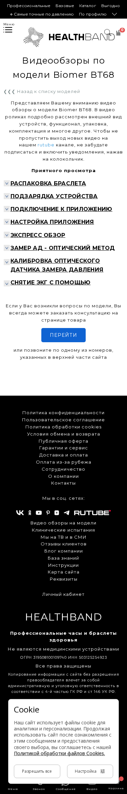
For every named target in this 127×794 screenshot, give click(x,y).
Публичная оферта (63, 441)
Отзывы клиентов (64, 543)
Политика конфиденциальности (63, 412)
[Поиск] (118, 34)
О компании (63, 476)
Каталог (87, 5)
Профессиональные (29, 5)
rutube (46, 144)
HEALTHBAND (63, 617)
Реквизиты (64, 579)
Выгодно (110, 5)
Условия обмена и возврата (63, 434)
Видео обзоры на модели (63, 523)
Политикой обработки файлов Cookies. (59, 753)
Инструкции (63, 565)
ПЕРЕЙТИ (63, 335)
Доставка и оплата (63, 455)
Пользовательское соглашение (63, 419)
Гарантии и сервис (63, 447)
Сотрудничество (63, 469)
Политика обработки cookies (63, 426)
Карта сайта (64, 572)
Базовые (65, 5)
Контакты (63, 483)
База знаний (63, 558)
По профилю (93, 14)
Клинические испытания (63, 530)
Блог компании (63, 551)
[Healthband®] (69, 37)
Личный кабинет (63, 594)
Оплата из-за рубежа (63, 462)
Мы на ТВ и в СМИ (64, 537)
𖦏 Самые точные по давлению (42, 14)
